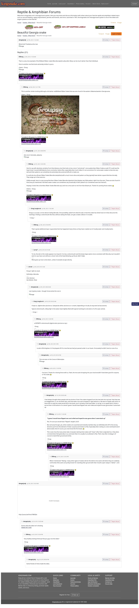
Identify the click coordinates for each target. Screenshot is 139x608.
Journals (54, 4)
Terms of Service (93, 578)
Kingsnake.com (57, 602)
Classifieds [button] (70, 4)
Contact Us (108, 582)
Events (72, 580)
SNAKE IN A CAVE (26, 527)
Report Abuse (116, 40)
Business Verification (94, 584)
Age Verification (92, 582)
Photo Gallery (80, 4)
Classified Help (109, 580)
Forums (72, 584)
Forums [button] (88, 4)
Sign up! (75, 595)
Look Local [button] (62, 4)
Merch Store (96, 4)
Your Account (57, 586)
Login (120, 22)
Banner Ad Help (110, 578)
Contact (106, 40)
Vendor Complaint (93, 586)
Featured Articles (75, 582)
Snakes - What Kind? (29, 22)
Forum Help (108, 584)
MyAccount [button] (104, 4)
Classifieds (56, 582)
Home (49, 4)
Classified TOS (92, 580)
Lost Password (57, 584)
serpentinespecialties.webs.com (28, 80)
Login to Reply (116, 34)
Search (114, 22)
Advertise (56, 580)
